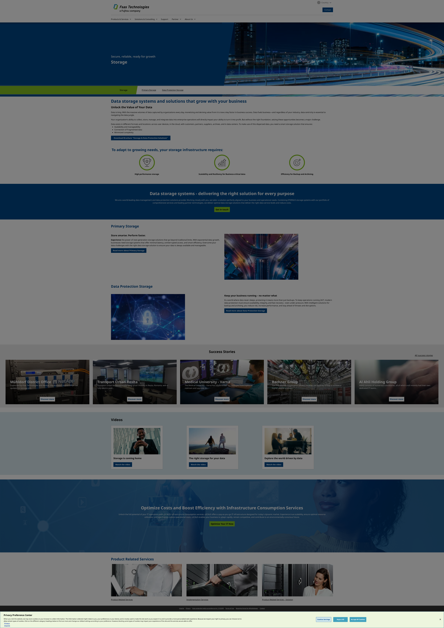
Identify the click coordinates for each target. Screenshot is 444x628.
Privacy (7, 623)
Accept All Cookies (358, 619)
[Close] (440, 619)
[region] (222, 619)
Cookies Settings (323, 619)
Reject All (340, 619)
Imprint (7, 626)
